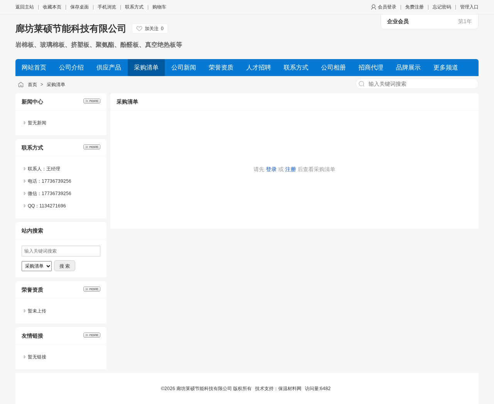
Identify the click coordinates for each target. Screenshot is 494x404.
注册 (290, 169)
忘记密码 (442, 7)
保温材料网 (289, 388)
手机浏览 (107, 7)
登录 (271, 169)
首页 (32, 84)
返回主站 (24, 7)
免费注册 (414, 7)
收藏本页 (52, 7)
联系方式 (134, 7)
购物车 (159, 7)
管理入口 (469, 7)
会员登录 (387, 7)
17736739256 (56, 193)
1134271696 (52, 206)
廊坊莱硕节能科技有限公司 (71, 28)
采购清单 (56, 84)
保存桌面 (79, 7)
